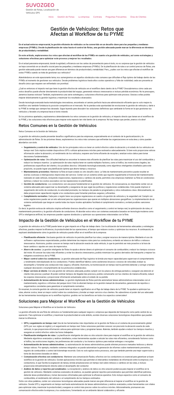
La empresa (83, 17)
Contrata (97, 17)
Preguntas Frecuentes (116, 17)
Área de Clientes (138, 17)
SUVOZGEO (40, 5)
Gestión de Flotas (65, 17)
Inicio (51, 17)
